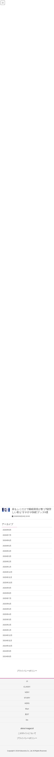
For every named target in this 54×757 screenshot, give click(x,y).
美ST (27, 714)
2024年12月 (7, 635)
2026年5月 (7, 546)
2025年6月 (7, 604)
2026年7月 (7, 535)
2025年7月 (7, 598)
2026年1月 (7, 567)
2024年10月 (7, 646)
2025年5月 (7, 609)
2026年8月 (7, 530)
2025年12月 (7, 572)
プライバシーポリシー (27, 671)
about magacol (27, 728)
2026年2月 (7, 562)
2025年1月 (7, 630)
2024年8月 (7, 656)
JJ (27, 681)
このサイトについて (27, 733)
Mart (27, 709)
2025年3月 (7, 619)
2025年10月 (7, 583)
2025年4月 (7, 614)
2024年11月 (7, 641)
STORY (27, 698)
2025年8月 (7, 593)
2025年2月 (7, 625)
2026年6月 (7, 540)
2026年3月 (7, 556)
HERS (27, 703)
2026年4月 (7, 551)
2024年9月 (7, 651)
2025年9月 (7, 588)
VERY (27, 692)
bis (27, 720)
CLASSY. (27, 687)
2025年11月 (7, 577)
